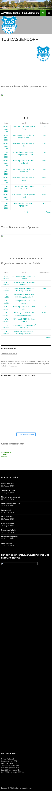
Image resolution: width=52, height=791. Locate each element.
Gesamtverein (6, 452)
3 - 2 (44, 325)
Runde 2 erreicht (7, 484)
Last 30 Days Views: (9, 770)
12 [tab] (41, 258)
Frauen (4, 457)
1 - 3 (44, 294)
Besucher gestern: (8, 768)
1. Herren (4, 455)
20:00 (44, 144)
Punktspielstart (6, 543)
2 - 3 (44, 301)
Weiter (48, 212)
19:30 (44, 127)
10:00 (44, 152)
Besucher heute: (7, 763)
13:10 (44, 195)
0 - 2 (44, 282)
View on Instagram (26, 434)
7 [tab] (27, 258)
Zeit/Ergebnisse (44, 123)
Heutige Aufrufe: (7, 761)
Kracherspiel (6, 510)
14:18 (44, 203)
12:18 (44, 186)
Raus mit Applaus (8, 523)
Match (24, 123)
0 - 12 (44, 313)
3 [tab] (16, 258)
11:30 (44, 178)
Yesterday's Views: (8, 766)
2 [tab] (27, 118)
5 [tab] (21, 258)
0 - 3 (44, 276)
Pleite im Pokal (6, 517)
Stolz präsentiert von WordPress (21, 788)
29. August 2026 (6, 154)
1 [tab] (24, 118)
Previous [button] (4, 104)
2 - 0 (44, 307)
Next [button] (48, 104)
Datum (6, 123)
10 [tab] (35, 258)
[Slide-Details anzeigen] (26, 104)
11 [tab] (38, 258)
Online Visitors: (7, 759)
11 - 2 (44, 288)
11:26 (44, 169)
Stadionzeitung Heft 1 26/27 (11, 504)
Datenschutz (5, 788)
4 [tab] (19, 258)
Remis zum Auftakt (8, 530)
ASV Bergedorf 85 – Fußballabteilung (20, 13)
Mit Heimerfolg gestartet (10, 497)
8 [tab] (30, 258)
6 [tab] (24, 258)
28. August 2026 (6, 129)
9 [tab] (33, 258)
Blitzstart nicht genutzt (9, 537)
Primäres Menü (49, 13)
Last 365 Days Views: (9, 772)
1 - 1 (44, 331)
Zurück (4, 212)
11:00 (44, 161)
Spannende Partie (8, 490)
